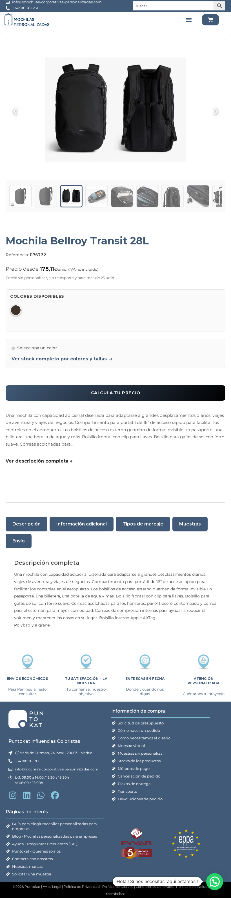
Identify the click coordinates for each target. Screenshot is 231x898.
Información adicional (81, 524)
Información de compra (138, 711)
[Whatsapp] (41, 795)
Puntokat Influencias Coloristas (44, 741)
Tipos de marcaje (143, 524)
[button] (189, 20)
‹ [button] (15, 110)
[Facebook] (55, 795)
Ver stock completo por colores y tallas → (62, 359)
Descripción (26, 524)
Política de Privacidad (82, 886)
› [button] (216, 110)
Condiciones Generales (155, 886)
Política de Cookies (117, 886)
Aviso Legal (52, 886)
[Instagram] (12, 795)
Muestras (190, 524)
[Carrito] (210, 19)
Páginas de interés (27, 811)
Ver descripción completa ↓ (39, 461)
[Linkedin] (27, 795)
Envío (18, 541)
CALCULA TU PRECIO (115, 392)
